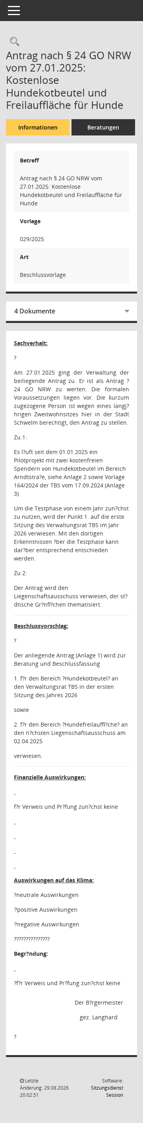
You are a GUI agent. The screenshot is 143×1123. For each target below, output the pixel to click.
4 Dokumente (34, 311)
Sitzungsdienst (107, 1091)
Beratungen (103, 127)
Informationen (38, 127)
